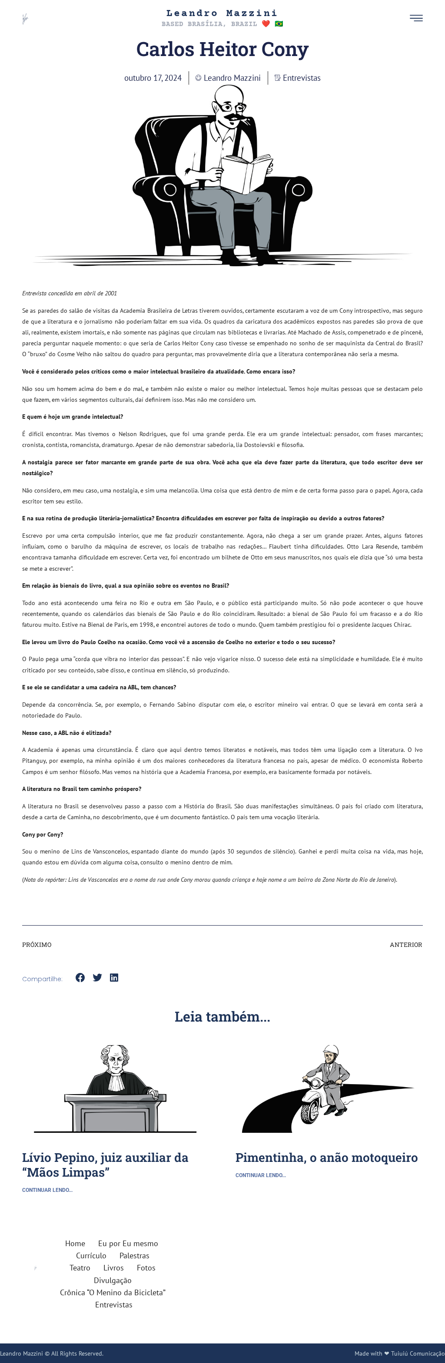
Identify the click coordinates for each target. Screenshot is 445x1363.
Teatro (80, 1268)
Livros (113, 1268)
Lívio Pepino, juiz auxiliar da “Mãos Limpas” (105, 1164)
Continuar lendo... (47, 1190)
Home (75, 1243)
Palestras (134, 1255)
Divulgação (113, 1280)
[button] (397, 19)
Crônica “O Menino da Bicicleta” (113, 1292)
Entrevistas (302, 77)
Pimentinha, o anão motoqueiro (327, 1157)
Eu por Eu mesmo (128, 1243)
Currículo (91, 1255)
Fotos (146, 1268)
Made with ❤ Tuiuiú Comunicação (400, 1353)
